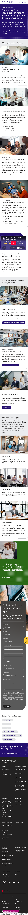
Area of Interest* (6, 672)
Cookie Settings (18, 901)
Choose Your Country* (7, 645)
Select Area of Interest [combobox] (10, 675)
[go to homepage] (14, 761)
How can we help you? (7, 679)
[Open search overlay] (19, 2)
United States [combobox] (8, 648)
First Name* (5, 624)
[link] (4, 882)
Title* (4, 658)
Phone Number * (6, 652)
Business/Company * (7, 665)
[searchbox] (14, 753)
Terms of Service (17, 693)
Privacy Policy (9, 693)
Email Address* (6, 638)
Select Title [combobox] (7, 662)
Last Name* (5, 631)
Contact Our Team (9, 911)
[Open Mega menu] (25, 2)
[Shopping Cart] (22, 2)
